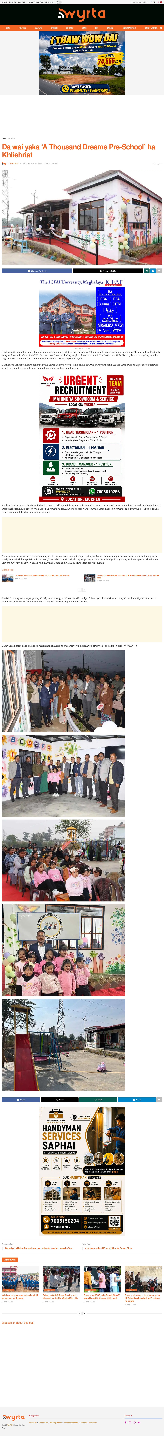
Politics (22, 28)
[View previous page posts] (80, 590)
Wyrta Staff (14, 163)
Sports (69, 28)
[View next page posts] (84, 590)
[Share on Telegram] (153, 270)
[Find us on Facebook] (151, 2)
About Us (5, 2)
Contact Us (12, 2)
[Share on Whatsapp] (147, 270)
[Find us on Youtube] (161, 2)
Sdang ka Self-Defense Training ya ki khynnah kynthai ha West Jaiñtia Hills (128, 576)
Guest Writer (151, 28)
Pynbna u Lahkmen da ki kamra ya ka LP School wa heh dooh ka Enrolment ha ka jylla (142, 1298)
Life (96, 28)
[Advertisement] (82, 117)
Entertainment (129, 28)
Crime (84, 28)
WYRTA (10, 1425)
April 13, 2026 (131, 1304)
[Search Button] (161, 28)
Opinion (54, 28)
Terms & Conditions (46, 2)
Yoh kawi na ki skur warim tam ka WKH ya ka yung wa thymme (42, 575)
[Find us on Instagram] (157, 2)
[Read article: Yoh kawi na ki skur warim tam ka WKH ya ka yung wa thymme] (7, 578)
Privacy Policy (22, 2)
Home (7, 28)
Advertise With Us (33, 2)
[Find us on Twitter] (154, 2)
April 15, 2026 (22, 578)
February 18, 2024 (30, 163)
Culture (38, 28)
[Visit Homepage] (82, 14)
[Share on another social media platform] (159, 270)
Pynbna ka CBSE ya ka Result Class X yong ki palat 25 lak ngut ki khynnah (102, 1296)
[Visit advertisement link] (82, 63)
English (110, 28)
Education (11, 139)
